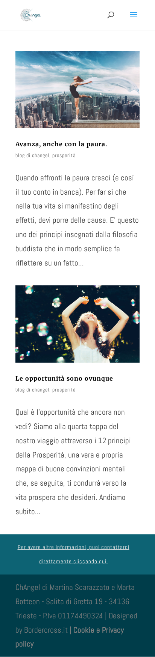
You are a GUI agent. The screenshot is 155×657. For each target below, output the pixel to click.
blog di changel (32, 155)
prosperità (64, 155)
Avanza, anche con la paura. (61, 144)
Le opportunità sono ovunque (64, 378)
